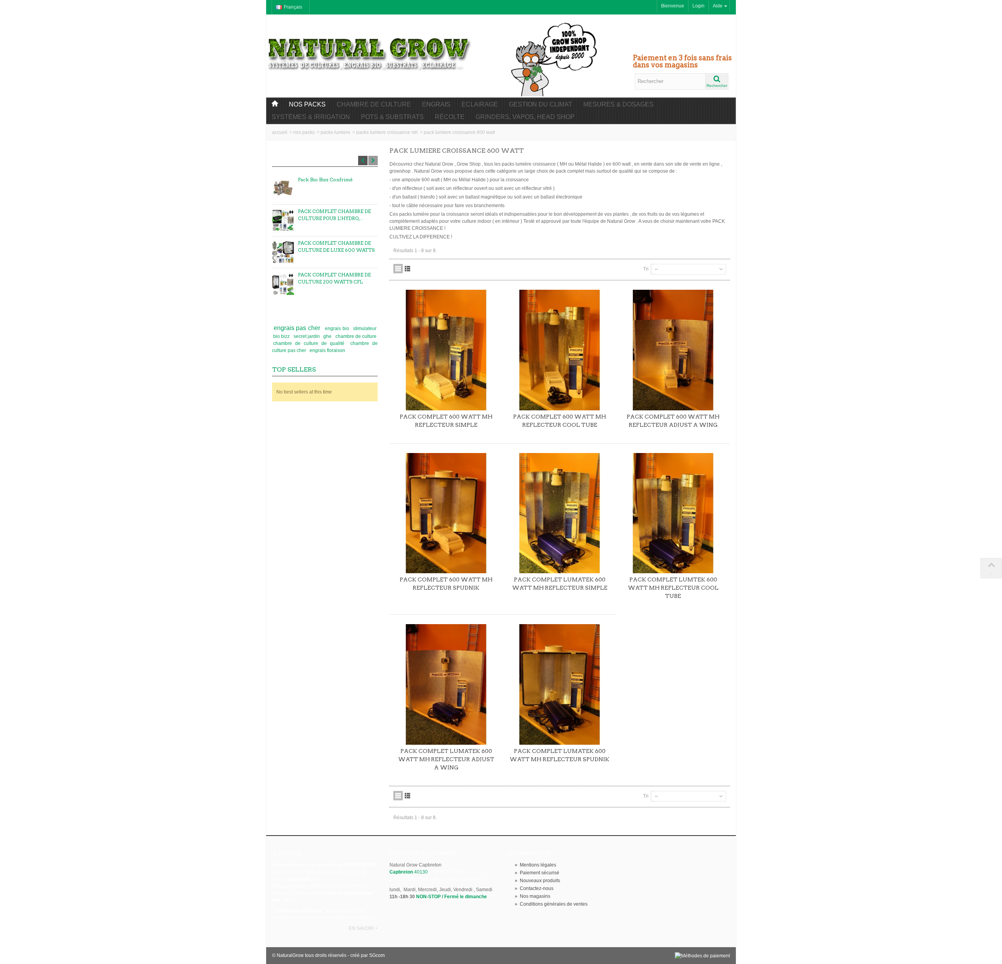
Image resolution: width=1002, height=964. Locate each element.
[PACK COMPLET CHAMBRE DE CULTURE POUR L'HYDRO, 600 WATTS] (283, 220)
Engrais (436, 104)
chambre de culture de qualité (310, 343)
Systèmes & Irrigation (311, 117)
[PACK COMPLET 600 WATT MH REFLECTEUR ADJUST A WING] (673, 350)
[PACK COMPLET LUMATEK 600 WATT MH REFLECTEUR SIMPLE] (560, 513)
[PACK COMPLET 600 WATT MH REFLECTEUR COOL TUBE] (560, 350)
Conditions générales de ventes (551, 904)
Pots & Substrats (392, 117)
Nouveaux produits (537, 880)
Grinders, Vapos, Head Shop (525, 117)
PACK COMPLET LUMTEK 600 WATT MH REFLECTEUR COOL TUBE (673, 587)
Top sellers (294, 369)
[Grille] (398, 268)
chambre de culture (356, 336)
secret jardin (307, 336)
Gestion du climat (540, 104)
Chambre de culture (374, 104)
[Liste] (407, 268)
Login (698, 6)
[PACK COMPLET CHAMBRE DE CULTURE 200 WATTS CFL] (283, 283)
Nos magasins (532, 896)
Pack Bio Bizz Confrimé (325, 179)
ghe (328, 336)
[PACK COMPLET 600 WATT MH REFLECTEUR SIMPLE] (446, 350)
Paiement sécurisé (537, 873)
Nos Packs (307, 104)
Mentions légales (535, 865)
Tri (646, 269)
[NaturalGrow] (370, 50)
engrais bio (338, 328)
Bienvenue (672, 6)
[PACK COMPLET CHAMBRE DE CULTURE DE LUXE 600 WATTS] (283, 252)
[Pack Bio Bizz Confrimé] (283, 188)
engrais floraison (327, 350)
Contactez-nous (534, 888)
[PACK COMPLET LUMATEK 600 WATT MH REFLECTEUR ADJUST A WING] (446, 684)
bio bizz (282, 336)
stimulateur (365, 328)
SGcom (377, 955)
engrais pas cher (298, 328)
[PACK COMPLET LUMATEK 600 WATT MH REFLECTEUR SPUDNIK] (560, 684)
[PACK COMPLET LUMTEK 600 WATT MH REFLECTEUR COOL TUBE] (673, 513)
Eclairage (479, 104)
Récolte (450, 117)
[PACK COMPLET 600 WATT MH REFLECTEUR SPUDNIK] (446, 513)
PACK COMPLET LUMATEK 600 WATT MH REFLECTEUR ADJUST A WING (446, 759)
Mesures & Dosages (618, 104)
